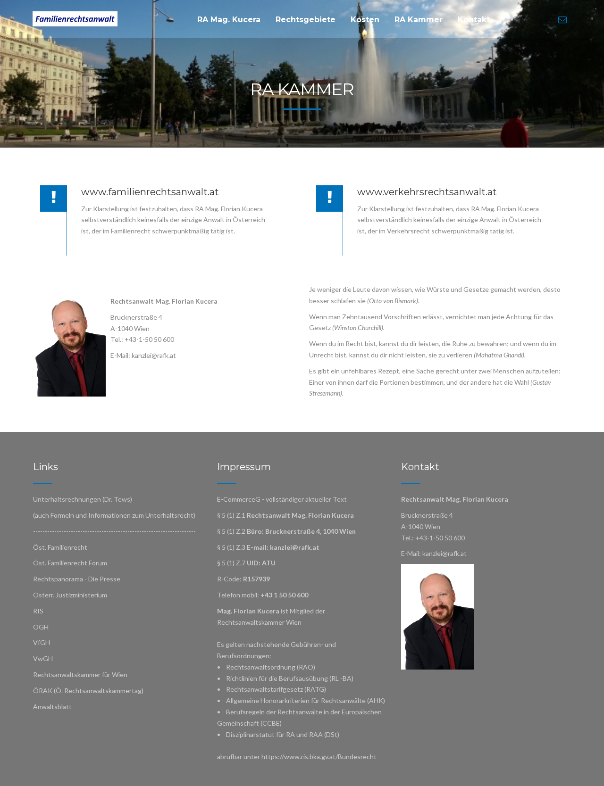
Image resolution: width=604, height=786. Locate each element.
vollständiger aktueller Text (306, 499)
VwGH (43, 658)
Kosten (365, 19)
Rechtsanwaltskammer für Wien (80, 674)
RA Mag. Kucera (228, 19)
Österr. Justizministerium (70, 595)
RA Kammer (418, 19)
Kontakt (474, 19)
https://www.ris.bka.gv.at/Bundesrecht (319, 757)
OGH (41, 627)
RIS (38, 611)
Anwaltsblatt (52, 707)
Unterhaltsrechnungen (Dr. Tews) (82, 499)
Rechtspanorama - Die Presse (76, 579)
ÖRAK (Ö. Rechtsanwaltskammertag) (88, 691)
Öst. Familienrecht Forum (70, 563)
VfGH (41, 642)
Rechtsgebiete (306, 19)
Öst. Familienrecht (60, 547)
